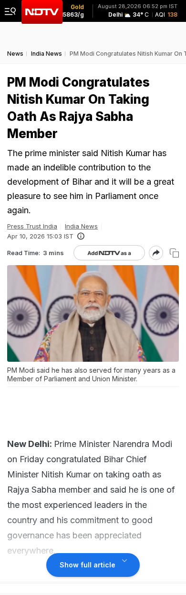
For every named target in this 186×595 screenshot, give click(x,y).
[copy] (174, 253)
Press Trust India (32, 226)
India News (81, 226)
